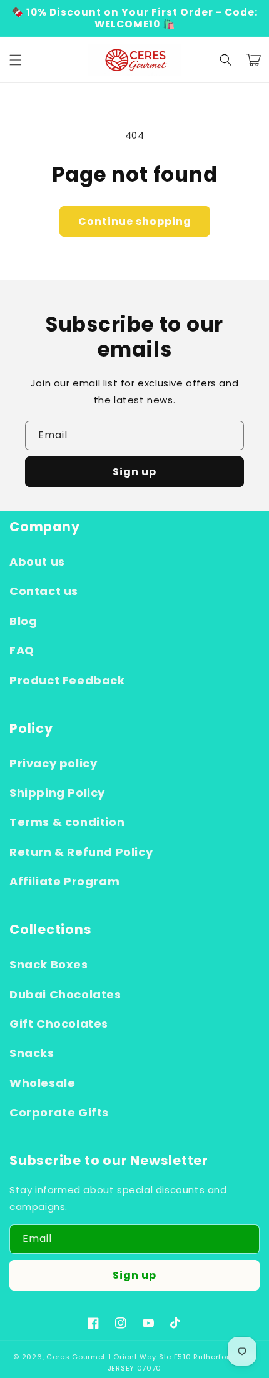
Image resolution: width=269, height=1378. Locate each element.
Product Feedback (67, 680)
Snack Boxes (48, 964)
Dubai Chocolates (65, 994)
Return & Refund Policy (81, 852)
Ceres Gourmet (76, 1357)
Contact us (43, 591)
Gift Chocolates (58, 1023)
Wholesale (42, 1083)
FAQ (21, 650)
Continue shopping (134, 221)
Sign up (134, 472)
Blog (23, 621)
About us (37, 561)
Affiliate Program (64, 881)
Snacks (31, 1053)
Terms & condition (66, 822)
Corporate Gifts (59, 1112)
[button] (15, 60)
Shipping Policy (57, 792)
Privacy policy (53, 763)
